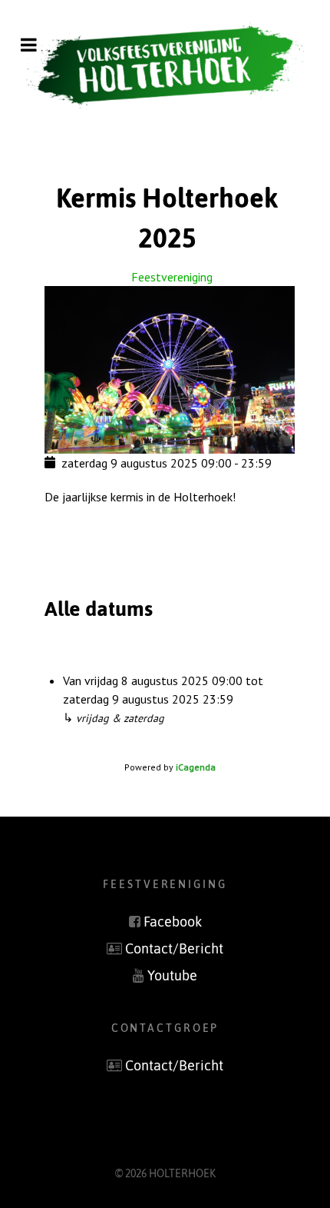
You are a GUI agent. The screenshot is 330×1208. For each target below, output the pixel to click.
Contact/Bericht (174, 949)
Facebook (173, 922)
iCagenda (196, 767)
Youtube (172, 975)
